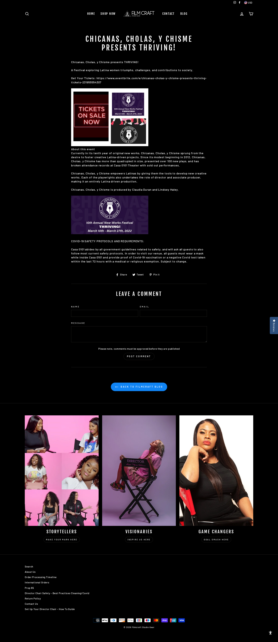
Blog (184, 13)
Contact (168, 13)
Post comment (139, 356)
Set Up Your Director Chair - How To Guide (50, 609)
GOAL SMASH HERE (216, 539)
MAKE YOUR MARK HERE (61, 539)
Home (91, 13)
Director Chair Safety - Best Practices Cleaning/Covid (57, 593)
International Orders (37, 582)
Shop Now (108, 13)
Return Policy (33, 598)
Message (78, 323)
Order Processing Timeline (41, 577)
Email (144, 306)
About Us (30, 571)
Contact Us (31, 603)
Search (29, 566)
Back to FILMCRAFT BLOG (141, 386)
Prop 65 (29, 587)
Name (75, 306)
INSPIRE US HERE (139, 539)
